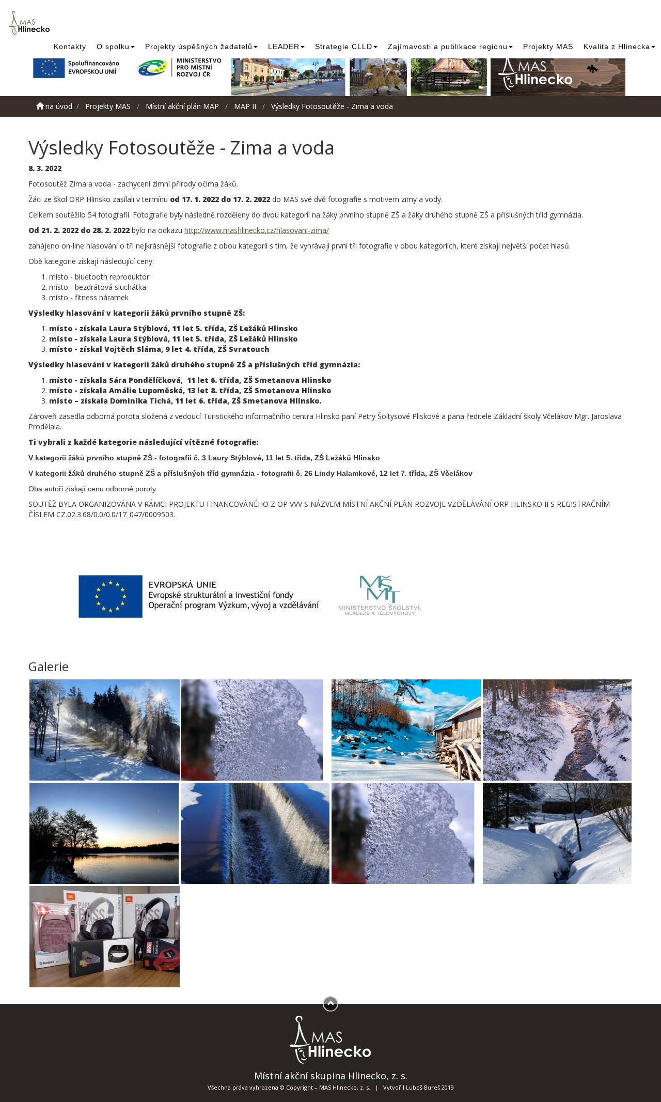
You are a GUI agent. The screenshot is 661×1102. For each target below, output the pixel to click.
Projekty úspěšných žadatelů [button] (199, 46)
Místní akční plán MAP (182, 106)
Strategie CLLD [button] (343, 46)
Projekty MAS (548, 46)
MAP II (245, 106)
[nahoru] (330, 1004)
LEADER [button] (284, 46)
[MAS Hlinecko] (31, 23)
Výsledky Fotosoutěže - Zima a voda (332, 106)
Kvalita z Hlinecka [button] (617, 46)
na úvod (57, 106)
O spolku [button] (113, 46)
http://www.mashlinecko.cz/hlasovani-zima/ (256, 230)
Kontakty (70, 46)
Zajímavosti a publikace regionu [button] (448, 46)
